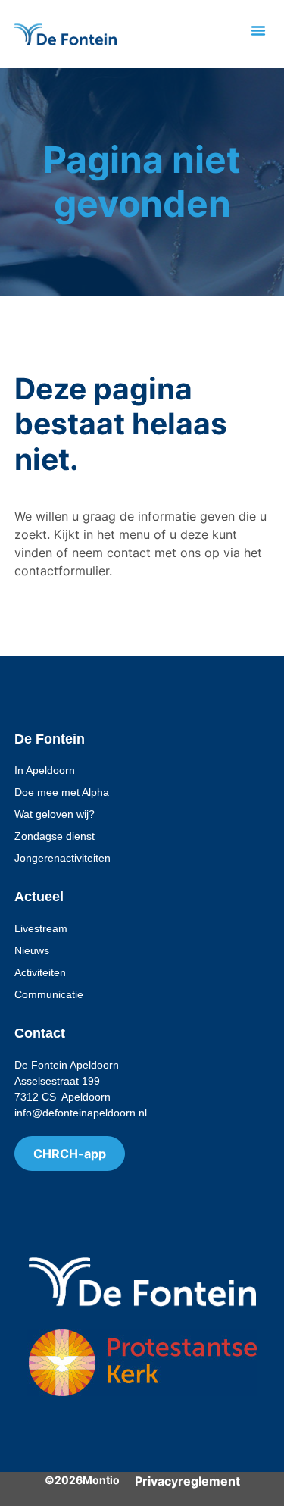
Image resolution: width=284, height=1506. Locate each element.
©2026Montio (82, 1479)
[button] (258, 30)
